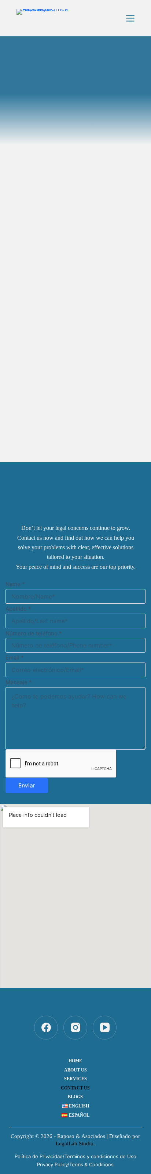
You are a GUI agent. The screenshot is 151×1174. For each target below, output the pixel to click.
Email (14, 657)
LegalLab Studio (74, 1143)
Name (15, 584)
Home (75, 1060)
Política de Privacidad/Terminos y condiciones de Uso (75, 1156)
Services (75, 1078)
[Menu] (130, 18)
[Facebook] (46, 1028)
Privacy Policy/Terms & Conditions (75, 1164)
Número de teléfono (33, 633)
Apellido (18, 608)
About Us (75, 1070)
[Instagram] (75, 1028)
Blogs (75, 1096)
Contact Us (75, 1088)
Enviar (26, 785)
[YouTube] (105, 1028)
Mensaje (18, 682)
